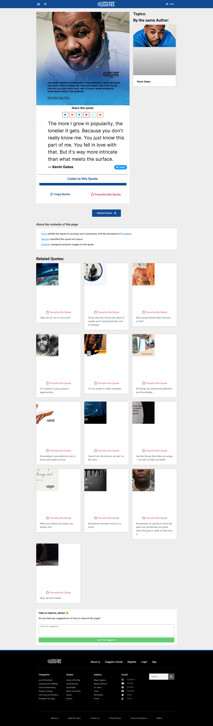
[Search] (171, 677)
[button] (38, 4)
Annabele (126, 233)
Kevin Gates (144, 81)
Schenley (46, 244)
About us (95, 661)
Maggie (45, 239)
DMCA (159, 718)
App (154, 661)
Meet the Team (74, 718)
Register (132, 661)
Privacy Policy (115, 718)
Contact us (94, 718)
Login (144, 661)
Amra (44, 233)
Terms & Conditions (139, 718)
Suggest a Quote (114, 661)
